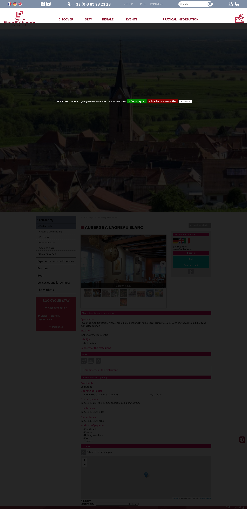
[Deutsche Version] (15, 4)
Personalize (185, 101)
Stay (88, 19)
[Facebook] (43, 4)
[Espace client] (231, 4)
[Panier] (237, 4)
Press (142, 4)
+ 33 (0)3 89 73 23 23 (92, 4)
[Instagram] (48, 4)
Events (132, 19)
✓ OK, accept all (137, 101)
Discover (65, 19)
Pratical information (181, 19)
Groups (129, 4)
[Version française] (9, 4)
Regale (108, 19)
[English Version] (20, 4)
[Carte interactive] (239, 22)
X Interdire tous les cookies (162, 101)
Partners (156, 4)
